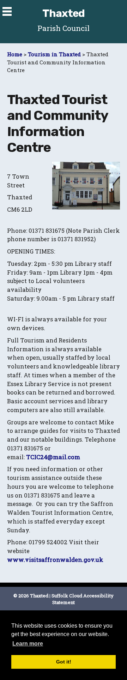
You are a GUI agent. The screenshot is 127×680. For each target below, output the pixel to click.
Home (14, 54)
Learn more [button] (27, 644)
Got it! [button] (63, 662)
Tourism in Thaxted (54, 54)
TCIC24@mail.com (53, 457)
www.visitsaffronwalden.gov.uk (55, 559)
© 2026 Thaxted (30, 595)
